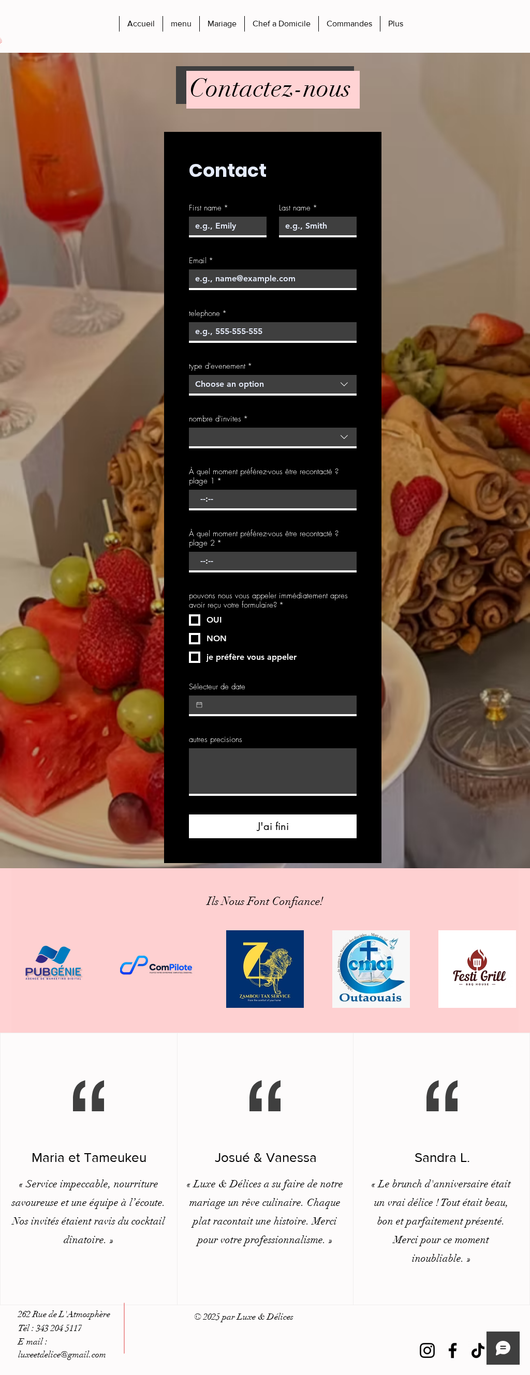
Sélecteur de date (217, 686)
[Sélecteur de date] (199, 705)
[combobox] (273, 385)
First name (208, 208)
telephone (208, 313)
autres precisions (215, 739)
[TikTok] (478, 1350)
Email (201, 260)
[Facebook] (453, 1350)
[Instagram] (427, 1350)
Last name (298, 208)
